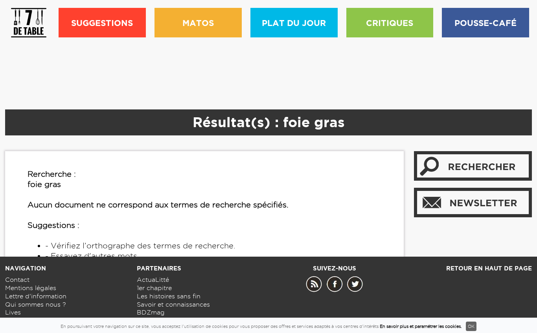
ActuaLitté (153, 279)
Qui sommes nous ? (35, 304)
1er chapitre (154, 288)
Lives (13, 312)
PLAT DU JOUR (294, 23)
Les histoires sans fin (168, 296)
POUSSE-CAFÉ (485, 23)
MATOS (198, 23)
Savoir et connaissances (173, 304)
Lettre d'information (35, 296)
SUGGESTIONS (102, 23)
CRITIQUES (389, 23)
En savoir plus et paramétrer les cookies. (421, 326)
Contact (17, 279)
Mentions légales (30, 288)
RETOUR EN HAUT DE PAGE (489, 268)
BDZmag (151, 312)
